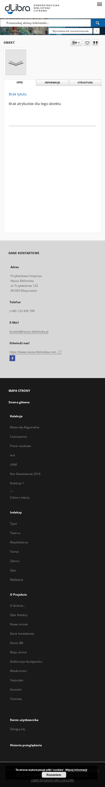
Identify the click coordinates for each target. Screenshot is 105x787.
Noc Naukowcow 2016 (25, 474)
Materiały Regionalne (24, 427)
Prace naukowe (20, 446)
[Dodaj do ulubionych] (87, 42)
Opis (13, 570)
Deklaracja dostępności (26, 661)
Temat (14, 552)
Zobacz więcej (20, 497)
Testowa (16, 699)
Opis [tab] (20, 82)
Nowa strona (19, 624)
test (12, 455)
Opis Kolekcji (19, 615)
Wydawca (16, 579)
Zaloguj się (17, 729)
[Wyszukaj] (98, 23)
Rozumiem (53, 775)
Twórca (15, 533)
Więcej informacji (76, 770)
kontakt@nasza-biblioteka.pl (29, 331)
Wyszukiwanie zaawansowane (70, 31)
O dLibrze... (17, 605)
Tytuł (13, 524)
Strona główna (19, 402)
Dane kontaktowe (22, 633)
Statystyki (16, 680)
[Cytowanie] (95, 42)
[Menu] (99, 4)
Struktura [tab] (85, 82)
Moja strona (18, 652)
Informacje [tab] (52, 82)
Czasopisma (18, 436)
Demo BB (16, 643)
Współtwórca (19, 542)
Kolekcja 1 (17, 483)
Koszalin (15, 689)
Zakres (15, 561)
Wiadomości (18, 671)
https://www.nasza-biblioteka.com (33, 352)
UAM (13, 464)
